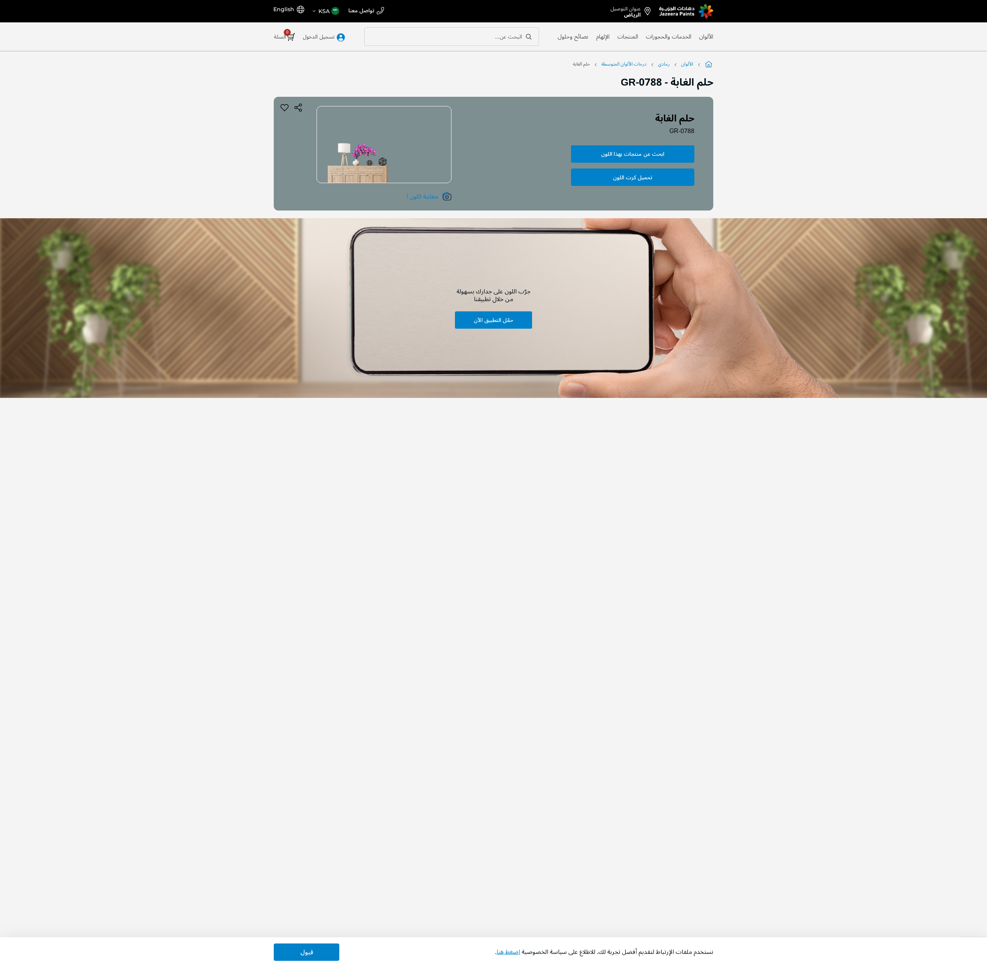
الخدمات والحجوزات (668, 36)
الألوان (706, 36)
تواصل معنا (361, 11)
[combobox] (451, 36)
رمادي (664, 64)
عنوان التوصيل (625, 10)
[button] (325, 11)
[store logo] (686, 11)
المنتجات (627, 36)
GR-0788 (681, 131)
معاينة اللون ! (422, 196)
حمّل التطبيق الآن (493, 320)
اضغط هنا (508, 952)
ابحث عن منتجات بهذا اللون (632, 154)
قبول (306, 952)
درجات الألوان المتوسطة (624, 64)
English (283, 9)
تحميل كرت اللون (632, 177)
